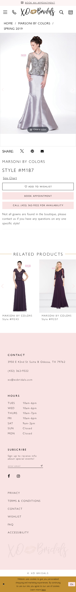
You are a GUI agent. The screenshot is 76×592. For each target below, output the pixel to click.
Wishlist (15, 516)
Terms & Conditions (24, 500)
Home (8, 23)
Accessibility (18, 532)
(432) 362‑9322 (18, 370)
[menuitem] (5, 12)
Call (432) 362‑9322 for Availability (38, 205)
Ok (72, 584)
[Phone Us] (14, 12)
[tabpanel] (38, 83)
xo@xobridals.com (20, 379)
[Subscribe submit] (41, 466)
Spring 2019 (13, 28)
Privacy (14, 493)
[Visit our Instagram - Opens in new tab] (18, 476)
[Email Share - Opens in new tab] (42, 151)
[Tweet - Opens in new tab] (22, 151)
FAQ (11, 524)
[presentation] (18, 286)
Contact (15, 508)
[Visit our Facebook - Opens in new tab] (9, 476)
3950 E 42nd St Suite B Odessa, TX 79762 (36, 361)
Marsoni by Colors (34, 23)
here (44, 589)
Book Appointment (38, 195)
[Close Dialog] (3, 584)
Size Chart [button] (10, 178)
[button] (5, 12)
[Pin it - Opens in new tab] (32, 151)
